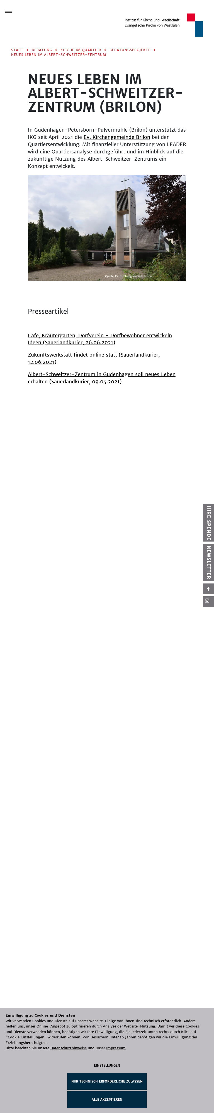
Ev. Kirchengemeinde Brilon (117, 137)
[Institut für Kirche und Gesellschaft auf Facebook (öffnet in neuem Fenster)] (208, 588)
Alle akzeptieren (107, 1100)
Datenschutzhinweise (68, 1048)
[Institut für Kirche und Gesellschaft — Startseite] (164, 25)
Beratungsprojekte (130, 50)
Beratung (42, 50)
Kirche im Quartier (80, 50)
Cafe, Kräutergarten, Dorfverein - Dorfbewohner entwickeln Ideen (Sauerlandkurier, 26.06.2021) (100, 339)
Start (17, 50)
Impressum (116, 1048)
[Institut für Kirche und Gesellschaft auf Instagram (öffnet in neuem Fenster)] (208, 601)
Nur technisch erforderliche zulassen (107, 1081)
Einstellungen (107, 1065)
